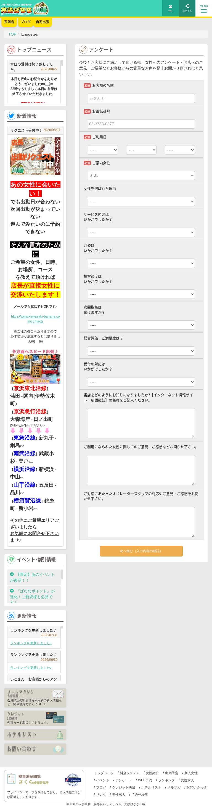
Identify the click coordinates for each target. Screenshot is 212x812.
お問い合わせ (196, 787)
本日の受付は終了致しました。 (34, 66)
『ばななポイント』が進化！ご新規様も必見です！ (32, 597)
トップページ (104, 773)
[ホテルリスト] (35, 735)
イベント (102, 780)
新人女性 (191, 773)
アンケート (123, 780)
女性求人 (187, 780)
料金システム (130, 773)
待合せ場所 (139, 795)
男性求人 (118, 795)
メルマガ (174, 787)
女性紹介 (152, 773)
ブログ (101, 787)
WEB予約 (145, 780)
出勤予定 (171, 773)
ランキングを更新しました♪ (34, 630)
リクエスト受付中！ (35, 130)
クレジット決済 (123, 787)
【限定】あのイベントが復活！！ (32, 577)
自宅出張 (42, 21)
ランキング (166, 780)
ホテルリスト (151, 787)
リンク (101, 795)
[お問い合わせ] (35, 749)
